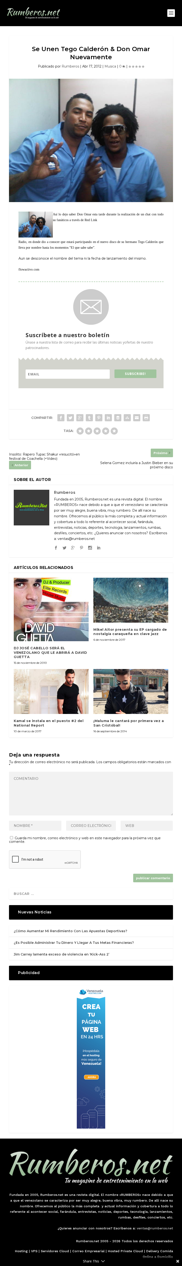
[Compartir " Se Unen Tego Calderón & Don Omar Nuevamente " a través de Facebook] (61, 417)
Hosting (21, 1251)
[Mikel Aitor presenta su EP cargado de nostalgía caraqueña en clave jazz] (130, 600)
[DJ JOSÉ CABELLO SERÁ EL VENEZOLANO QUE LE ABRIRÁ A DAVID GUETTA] (51, 609)
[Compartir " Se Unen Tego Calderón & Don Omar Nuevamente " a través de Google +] (80, 417)
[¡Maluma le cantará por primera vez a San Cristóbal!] (130, 691)
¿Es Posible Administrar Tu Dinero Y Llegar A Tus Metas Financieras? (74, 943)
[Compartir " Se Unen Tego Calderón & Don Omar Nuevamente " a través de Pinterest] (99, 417)
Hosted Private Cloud (125, 1251)
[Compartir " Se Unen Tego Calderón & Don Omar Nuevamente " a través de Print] (146, 417)
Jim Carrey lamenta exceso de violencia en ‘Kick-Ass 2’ (61, 954)
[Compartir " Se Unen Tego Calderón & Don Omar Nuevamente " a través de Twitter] (70, 417)
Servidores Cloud (55, 1251)
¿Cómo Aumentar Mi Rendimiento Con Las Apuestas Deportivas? (70, 931)
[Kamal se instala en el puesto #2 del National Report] (51, 691)
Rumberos (70, 66)
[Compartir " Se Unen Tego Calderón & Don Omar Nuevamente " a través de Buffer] (118, 417)
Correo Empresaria (88, 1251)
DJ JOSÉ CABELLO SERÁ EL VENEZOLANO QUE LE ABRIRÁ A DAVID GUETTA (50, 652)
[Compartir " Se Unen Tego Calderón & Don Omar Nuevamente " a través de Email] (136, 417)
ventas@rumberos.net (155, 1228)
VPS (34, 1251)
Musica (110, 66)
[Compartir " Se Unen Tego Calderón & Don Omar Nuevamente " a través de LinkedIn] (108, 417)
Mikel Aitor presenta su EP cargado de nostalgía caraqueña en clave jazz (130, 631)
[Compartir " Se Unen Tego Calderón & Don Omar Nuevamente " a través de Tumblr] (89, 417)
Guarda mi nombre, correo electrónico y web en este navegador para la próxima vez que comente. (85, 840)
